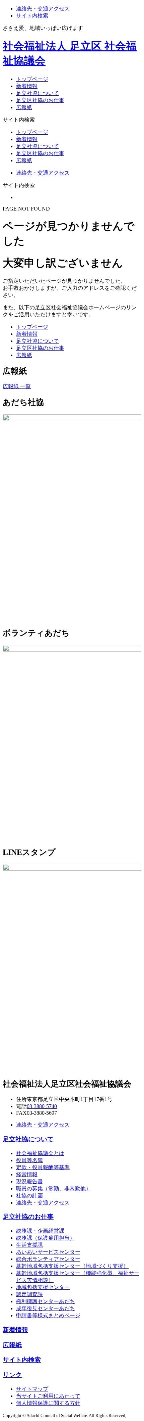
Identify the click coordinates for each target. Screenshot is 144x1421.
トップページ (32, 79)
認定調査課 (29, 1294)
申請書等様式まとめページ (48, 1315)
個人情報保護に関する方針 (48, 1403)
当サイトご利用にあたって (48, 1396)
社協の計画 (29, 1195)
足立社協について (37, 93)
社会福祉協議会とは (40, 1153)
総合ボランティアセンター (48, 1259)
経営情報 (27, 1174)
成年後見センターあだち (45, 1308)
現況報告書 (29, 1181)
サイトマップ (32, 1389)
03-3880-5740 (42, 1106)
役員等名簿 (29, 1160)
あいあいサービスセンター (48, 1252)
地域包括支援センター (43, 1287)
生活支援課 (29, 1245)
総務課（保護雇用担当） (45, 1238)
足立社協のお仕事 (28, 1216)
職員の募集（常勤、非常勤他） (53, 1188)
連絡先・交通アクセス (43, 8)
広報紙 (24, 107)
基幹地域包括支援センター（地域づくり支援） (72, 1266)
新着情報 (27, 86)
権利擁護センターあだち (45, 1301)
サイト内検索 (32, 15)
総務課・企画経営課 (40, 1231)
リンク (12, 1374)
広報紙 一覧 (17, 386)
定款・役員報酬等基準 (43, 1167)
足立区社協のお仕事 (40, 100)
